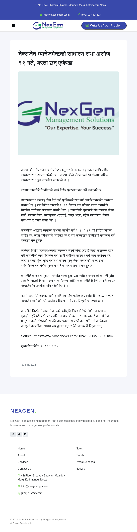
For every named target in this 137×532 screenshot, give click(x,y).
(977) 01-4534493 (91, 14)
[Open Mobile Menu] (13, 25)
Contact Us (24, 468)
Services (23, 462)
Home (21, 448)
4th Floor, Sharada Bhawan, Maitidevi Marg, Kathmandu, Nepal (71, 5)
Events (80, 455)
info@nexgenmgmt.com (56, 14)
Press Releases (85, 462)
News (79, 448)
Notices (80, 468)
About (21, 455)
